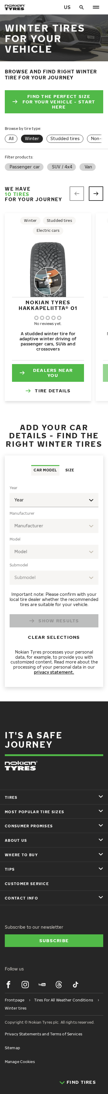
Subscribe (54, 940)
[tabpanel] (54, 581)
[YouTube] (42, 984)
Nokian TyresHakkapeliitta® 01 (48, 305)
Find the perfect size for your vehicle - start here (58, 101)
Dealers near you (53, 372)
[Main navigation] (96, 7)
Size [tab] (69, 470)
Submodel (19, 565)
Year (13, 488)
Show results (58, 620)
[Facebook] (8, 984)
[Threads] (58, 984)
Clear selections (54, 637)
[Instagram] (25, 984)
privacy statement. (54, 672)
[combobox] (54, 526)
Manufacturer (22, 513)
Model (15, 539)
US (67, 7)
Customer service (27, 883)
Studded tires (65, 138)
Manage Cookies (20, 1061)
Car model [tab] (45, 470)
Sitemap (12, 1048)
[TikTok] (75, 984)
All (11, 138)
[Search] (81, 7)
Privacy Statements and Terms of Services (43, 1034)
